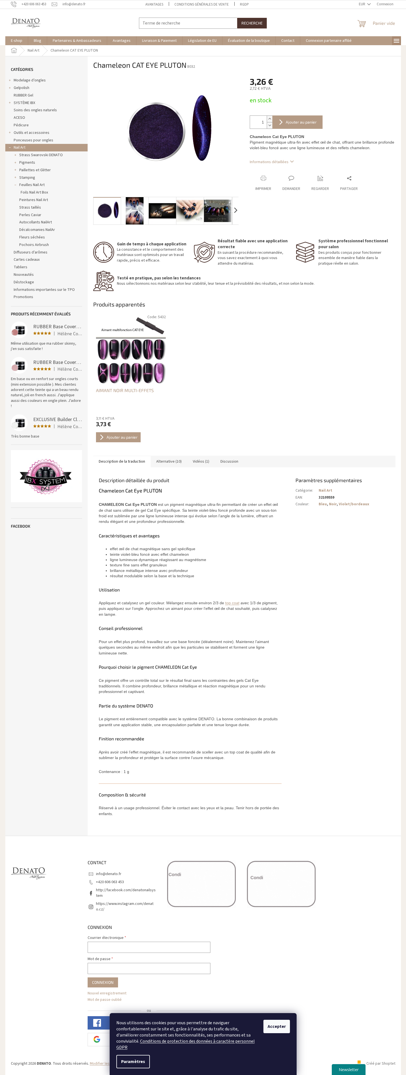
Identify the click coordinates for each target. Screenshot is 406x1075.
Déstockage (24, 282)
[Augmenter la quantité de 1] (269, 119)
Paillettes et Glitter (35, 170)
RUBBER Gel (23, 95)
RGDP (244, 4)
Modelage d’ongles (30, 80)
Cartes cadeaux (27, 259)
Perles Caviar (30, 215)
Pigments (27, 162)
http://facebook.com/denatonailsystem (126, 892)
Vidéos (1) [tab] (201, 461)
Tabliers (20, 267)
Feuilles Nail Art (32, 185)
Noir (333, 504)
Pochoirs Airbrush (34, 245)
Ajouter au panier (301, 122)
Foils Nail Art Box (34, 192)
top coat (232, 603)
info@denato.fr (108, 874)
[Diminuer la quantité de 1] (269, 125)
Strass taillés (30, 207)
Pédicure (21, 125)
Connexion (103, 982)
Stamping (27, 177)
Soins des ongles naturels (35, 110)
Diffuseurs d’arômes (30, 252)
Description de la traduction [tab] (122, 461)
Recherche (252, 23)
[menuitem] (16, 40)
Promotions (23, 297)
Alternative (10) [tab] (169, 461)
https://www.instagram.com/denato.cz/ (124, 906)
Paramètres (133, 1062)
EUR (362, 4)
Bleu (323, 504)
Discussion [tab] (229, 461)
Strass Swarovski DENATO (41, 155)
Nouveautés (24, 274)
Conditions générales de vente (201, 4)
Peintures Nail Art (33, 200)
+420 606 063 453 (110, 882)
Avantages (154, 4)
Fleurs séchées (32, 237)
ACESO (19, 117)
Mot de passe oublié (105, 999)
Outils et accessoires (31, 133)
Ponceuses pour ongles (33, 140)
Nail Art (19, 147)
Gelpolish (21, 88)
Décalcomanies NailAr (37, 230)
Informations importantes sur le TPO (44, 290)
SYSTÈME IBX (24, 103)
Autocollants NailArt (35, 222)
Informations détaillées (269, 162)
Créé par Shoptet (380, 1063)
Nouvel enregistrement (107, 993)
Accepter (277, 1026)
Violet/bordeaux (354, 504)
